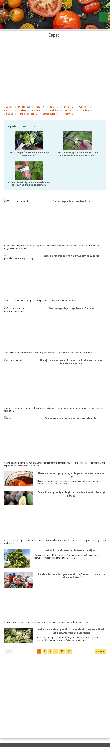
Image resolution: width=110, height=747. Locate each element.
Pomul (68, 113)
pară (52, 106)
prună (83, 110)
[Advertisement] (55, 57)
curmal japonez (26, 113)
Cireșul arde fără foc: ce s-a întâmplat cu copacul (71, 256)
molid (82, 106)
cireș (37, 106)
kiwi (21, 110)
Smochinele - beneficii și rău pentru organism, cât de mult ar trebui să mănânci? (71, 576)
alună (7, 113)
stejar (67, 106)
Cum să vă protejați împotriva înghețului (71, 308)
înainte (100, 651)
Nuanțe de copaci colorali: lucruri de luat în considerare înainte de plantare (71, 362)
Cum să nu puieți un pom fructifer (71, 201)
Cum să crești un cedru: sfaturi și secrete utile (70, 418)
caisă (7, 106)
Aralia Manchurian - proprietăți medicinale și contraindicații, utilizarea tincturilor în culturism (71, 631)
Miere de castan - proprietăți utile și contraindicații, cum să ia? (71, 475)
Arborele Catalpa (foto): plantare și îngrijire (70, 550)
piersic (67, 110)
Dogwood (36, 110)
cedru (7, 110)
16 (69, 651)
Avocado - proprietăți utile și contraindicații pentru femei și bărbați (71, 494)
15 (62, 651)
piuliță (53, 110)
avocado (22, 106)
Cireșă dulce (49, 113)
